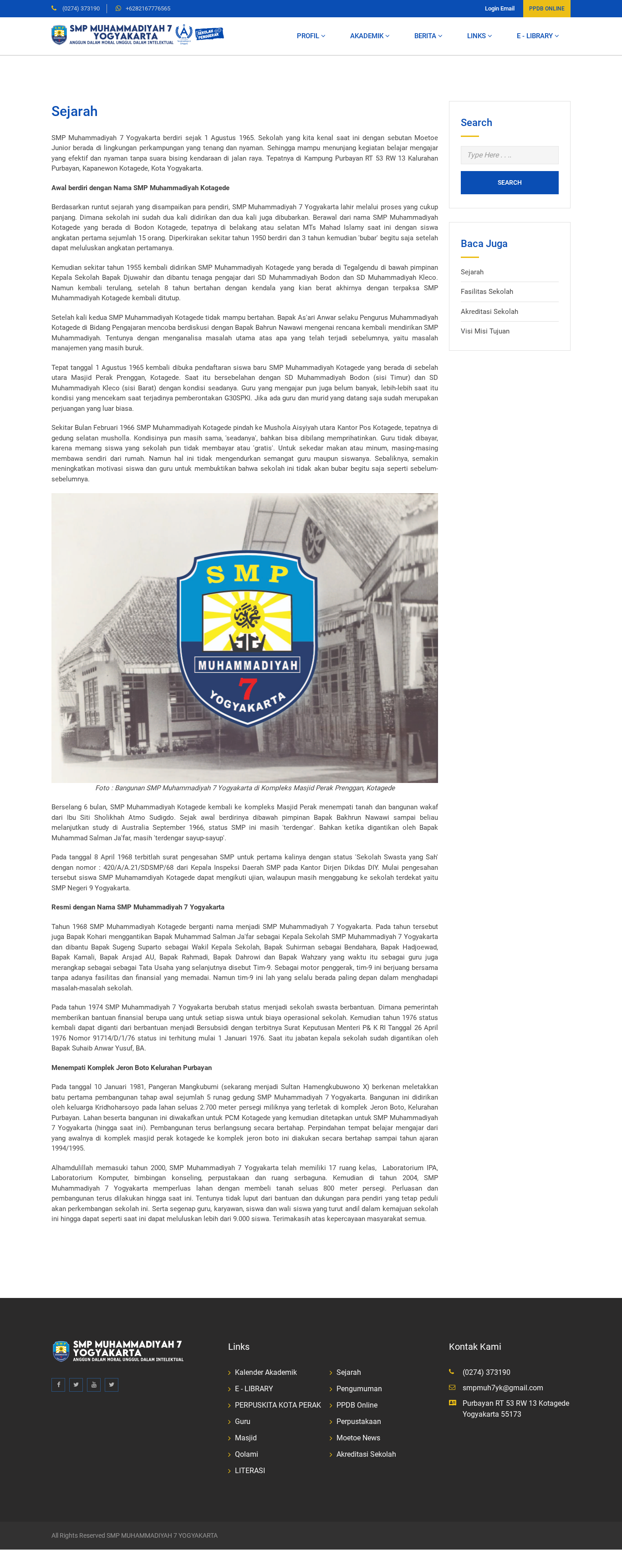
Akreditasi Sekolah (489, 312)
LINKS (477, 36)
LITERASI (250, 1470)
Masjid (246, 1438)
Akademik (367, 36)
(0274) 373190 (80, 8)
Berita (426, 36)
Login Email (500, 8)
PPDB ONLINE (547, 8)
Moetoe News (358, 1438)
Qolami (246, 1454)
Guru (242, 1421)
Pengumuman (359, 1388)
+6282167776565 (148, 8)
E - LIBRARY (536, 36)
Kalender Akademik (266, 1372)
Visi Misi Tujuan (485, 331)
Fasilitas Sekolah (487, 292)
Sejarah (472, 272)
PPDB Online (356, 1405)
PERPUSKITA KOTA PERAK (278, 1405)
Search (510, 182)
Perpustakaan (358, 1421)
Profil (309, 36)
